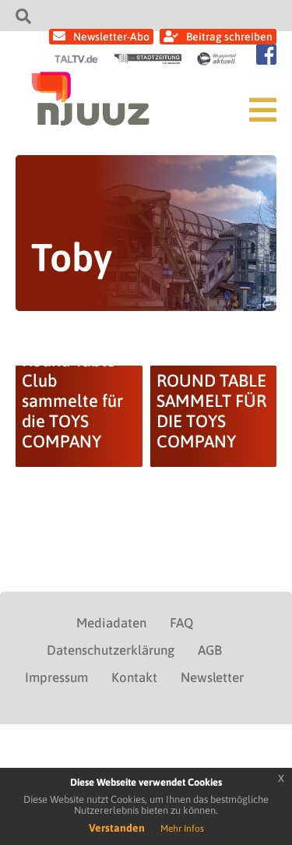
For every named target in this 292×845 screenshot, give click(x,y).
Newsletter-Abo (111, 36)
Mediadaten (111, 623)
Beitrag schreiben (229, 36)
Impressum (56, 677)
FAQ (181, 623)
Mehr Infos (182, 828)
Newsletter (212, 677)
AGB (210, 650)
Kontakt (134, 677)
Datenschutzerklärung (110, 650)
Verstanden (117, 828)
